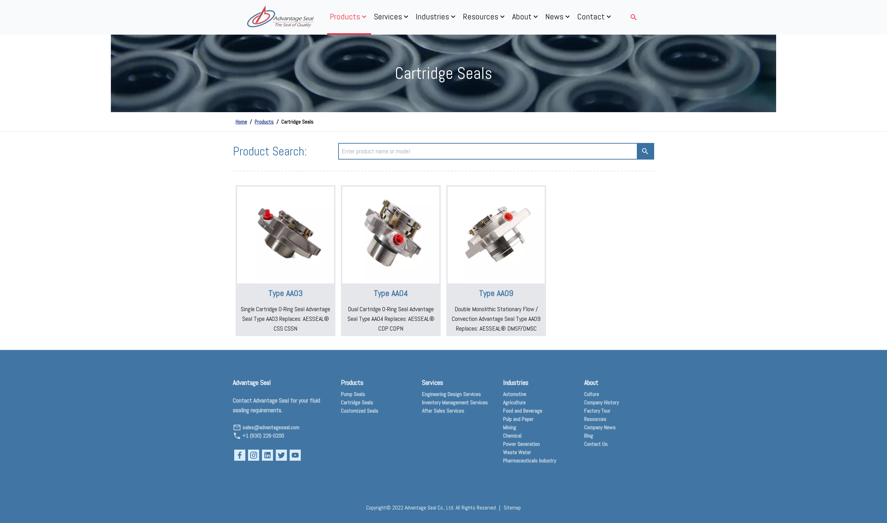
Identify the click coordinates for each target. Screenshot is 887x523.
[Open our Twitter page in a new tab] (281, 455)
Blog (588, 435)
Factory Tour (597, 410)
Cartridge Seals (357, 402)
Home (241, 121)
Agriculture (514, 402)
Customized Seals (359, 410)
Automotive (514, 394)
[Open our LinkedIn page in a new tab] (267, 455)
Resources (595, 419)
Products (264, 121)
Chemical (512, 435)
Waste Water (517, 452)
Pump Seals (353, 394)
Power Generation (521, 444)
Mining (509, 427)
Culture (591, 394)
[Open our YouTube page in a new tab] (295, 455)
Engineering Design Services (451, 394)
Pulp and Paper (518, 419)
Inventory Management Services (455, 402)
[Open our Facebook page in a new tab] (239, 455)
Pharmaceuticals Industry (529, 460)
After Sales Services (443, 410)
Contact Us (596, 444)
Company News (600, 427)
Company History (601, 402)
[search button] (645, 151)
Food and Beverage (522, 410)
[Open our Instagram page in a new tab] (253, 455)
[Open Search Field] (634, 17)
